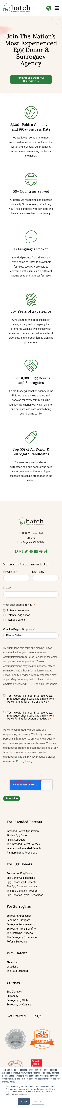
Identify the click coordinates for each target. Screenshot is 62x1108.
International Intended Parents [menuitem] (24, 848)
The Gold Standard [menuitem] (17, 970)
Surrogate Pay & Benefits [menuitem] (21, 928)
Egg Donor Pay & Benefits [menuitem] (22, 882)
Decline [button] (37, 1101)
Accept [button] (24, 1101)
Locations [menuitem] (12, 966)
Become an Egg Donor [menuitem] (19, 873)
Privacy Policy (24, 761)
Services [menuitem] (13, 982)
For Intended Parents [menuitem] (24, 822)
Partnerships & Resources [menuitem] (22, 852)
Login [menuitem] (37, 1016)
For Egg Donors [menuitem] (19, 864)
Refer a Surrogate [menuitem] (17, 941)
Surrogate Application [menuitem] (19, 915)
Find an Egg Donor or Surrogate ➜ (31, 79)
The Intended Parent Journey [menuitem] (23, 844)
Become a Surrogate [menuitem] (18, 920)
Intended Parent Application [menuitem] (23, 831)
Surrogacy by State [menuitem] (17, 1000)
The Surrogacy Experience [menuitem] (22, 937)
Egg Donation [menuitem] (14, 991)
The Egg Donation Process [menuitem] (22, 890)
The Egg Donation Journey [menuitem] (22, 886)
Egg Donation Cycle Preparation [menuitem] (25, 895)
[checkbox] (31, 615)
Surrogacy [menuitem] (12, 995)
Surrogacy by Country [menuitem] (19, 1004)
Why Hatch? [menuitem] (17, 953)
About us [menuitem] (12, 962)
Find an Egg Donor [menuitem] (17, 835)
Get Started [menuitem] (16, 1016)
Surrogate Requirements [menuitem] (21, 924)
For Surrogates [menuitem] (19, 906)
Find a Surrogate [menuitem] (16, 839)
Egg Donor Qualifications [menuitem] (21, 877)
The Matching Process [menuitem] (20, 933)
